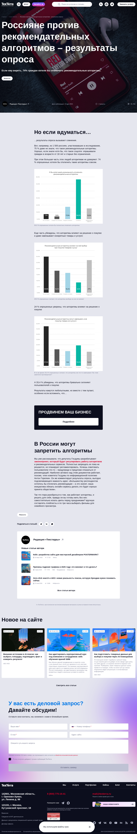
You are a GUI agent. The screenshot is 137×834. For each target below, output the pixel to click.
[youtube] (116, 823)
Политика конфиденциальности (11, 831)
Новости (22, 515)
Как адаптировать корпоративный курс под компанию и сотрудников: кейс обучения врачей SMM (67, 656)
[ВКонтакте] (46, 524)
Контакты (130, 785)
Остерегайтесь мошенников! (32, 831)
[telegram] (112, 4)
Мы (64, 785)
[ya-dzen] (110, 823)
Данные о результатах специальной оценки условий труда (22, 820)
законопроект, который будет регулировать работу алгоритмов (68, 461)
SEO (53, 570)
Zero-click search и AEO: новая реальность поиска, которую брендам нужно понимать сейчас (74, 579)
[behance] (121, 823)
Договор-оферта (7, 824)
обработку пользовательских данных (66, 755)
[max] (106, 4)
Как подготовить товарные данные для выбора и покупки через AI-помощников (113, 655)
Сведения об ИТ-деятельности (12, 816)
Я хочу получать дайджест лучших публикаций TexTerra (32, 759)
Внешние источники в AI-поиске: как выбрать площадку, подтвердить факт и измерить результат (22, 656)
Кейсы (55, 557)
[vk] (105, 823)
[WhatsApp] (52, 524)
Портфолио (90, 785)
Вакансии (5, 813)
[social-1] (126, 823)
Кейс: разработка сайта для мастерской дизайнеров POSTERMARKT (65, 555)
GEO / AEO (6, 663)
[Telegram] (41, 524)
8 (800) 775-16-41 (56, 793)
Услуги (75, 785)
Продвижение (61, 570)
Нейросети (70, 570)
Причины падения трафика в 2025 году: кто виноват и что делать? (65, 567)
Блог (117, 785)
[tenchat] (132, 823)
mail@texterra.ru (101, 793)
